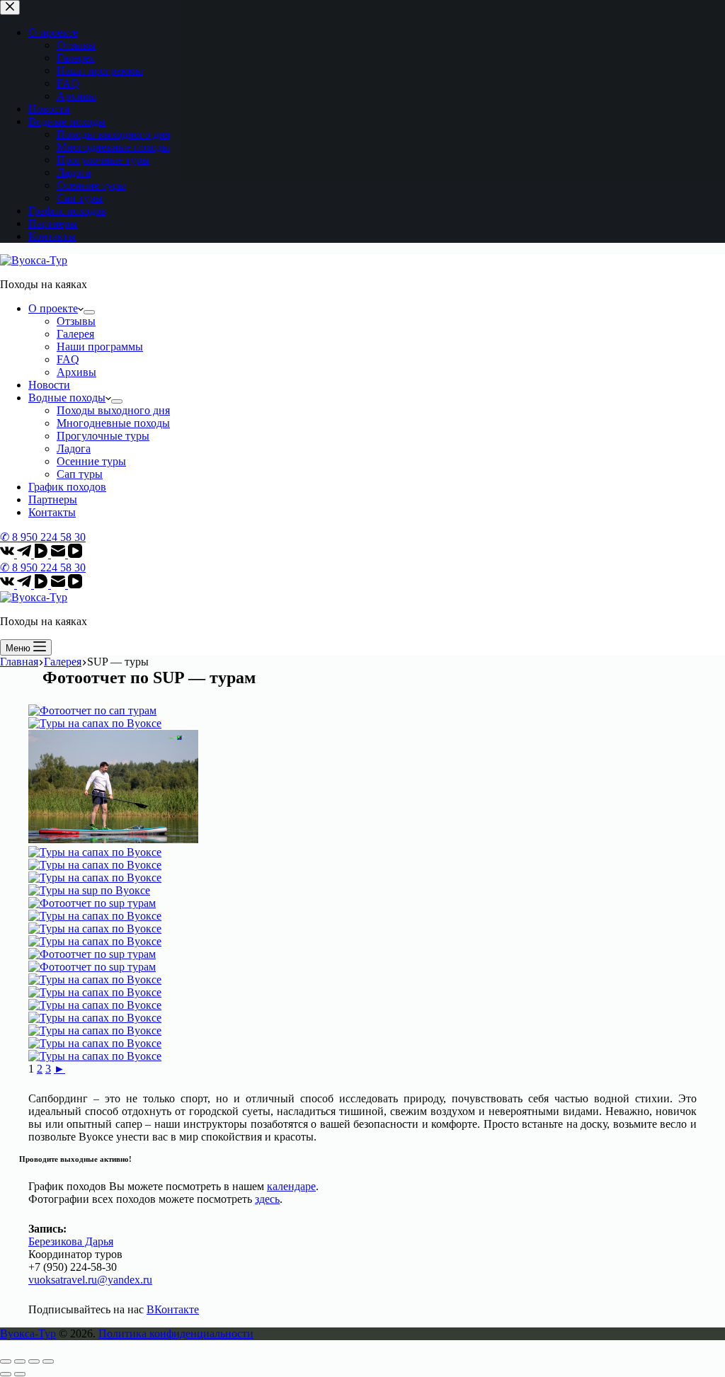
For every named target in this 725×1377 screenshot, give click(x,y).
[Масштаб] (48, 1361)
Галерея (75, 334)
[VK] (8, 554)
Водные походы (66, 398)
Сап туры (80, 474)
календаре (291, 1186)
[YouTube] (75, 554)
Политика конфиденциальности (175, 1333)
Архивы (76, 372)
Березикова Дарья (70, 1241)
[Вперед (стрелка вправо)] (19, 1374)
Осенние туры (91, 461)
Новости (49, 385)
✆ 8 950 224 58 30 (43, 537)
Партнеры (52, 499)
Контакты (52, 512)
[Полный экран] (34, 1361)
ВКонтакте (173, 1309)
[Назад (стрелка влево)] (5, 1374)
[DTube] (42, 554)
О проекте (53, 308)
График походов (67, 487)
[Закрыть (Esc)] (5, 1361)
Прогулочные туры (103, 436)
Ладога (74, 448)
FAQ (68, 359)
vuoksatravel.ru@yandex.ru (90, 1280)
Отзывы (76, 321)
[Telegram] (25, 554)
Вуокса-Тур (28, 1333)
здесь (267, 1199)
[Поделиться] (19, 1361)
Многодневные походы (113, 423)
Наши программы (100, 347)
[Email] (59, 554)
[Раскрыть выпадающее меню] (89, 312)
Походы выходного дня (113, 410)
